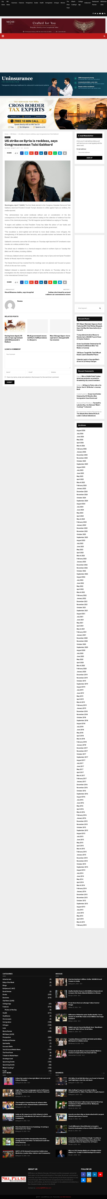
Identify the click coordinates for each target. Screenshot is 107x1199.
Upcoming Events (9, 1062)
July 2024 (80, 507)
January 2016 (81, 818)
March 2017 (81, 775)
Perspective (29, 3)
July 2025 (80, 470)
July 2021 (80, 617)
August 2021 (81, 614)
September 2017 (82, 757)
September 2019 (82, 684)
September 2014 (82, 867)
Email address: (81, 149)
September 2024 (82, 501)
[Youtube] (100, 13)
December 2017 (82, 748)
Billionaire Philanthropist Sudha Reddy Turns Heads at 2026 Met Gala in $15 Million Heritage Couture (86, 1016)
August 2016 (81, 797)
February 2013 (82, 925)
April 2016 (80, 809)
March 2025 (81, 482)
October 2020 (81, 644)
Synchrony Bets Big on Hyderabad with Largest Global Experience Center (86, 1115)
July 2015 (80, 836)
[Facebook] (93, 13)
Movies (63, 3)
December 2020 (82, 638)
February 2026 (82, 449)
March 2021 (81, 629)
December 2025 (82, 455)
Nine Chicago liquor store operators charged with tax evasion (60, 338)
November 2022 (82, 568)
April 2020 (80, 662)
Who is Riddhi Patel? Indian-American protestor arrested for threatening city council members (89, 378)
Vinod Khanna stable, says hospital (19, 292)
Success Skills (8, 1046)
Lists (4, 1028)
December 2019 (82, 675)
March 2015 (81, 849)
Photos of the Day (11, 1010)
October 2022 (81, 571)
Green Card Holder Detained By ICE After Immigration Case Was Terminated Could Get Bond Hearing (32, 1140)
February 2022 (82, 595)
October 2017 (81, 754)
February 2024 (82, 522)
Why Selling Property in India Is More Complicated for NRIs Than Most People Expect (86, 1091)
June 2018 (80, 730)
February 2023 (82, 559)
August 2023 (81, 540)
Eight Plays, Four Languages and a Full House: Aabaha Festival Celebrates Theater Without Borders (32, 1092)
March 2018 (81, 739)
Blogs (5, 985)
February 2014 (82, 888)
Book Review (7, 991)
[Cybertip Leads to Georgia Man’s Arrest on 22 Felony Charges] (8, 1081)
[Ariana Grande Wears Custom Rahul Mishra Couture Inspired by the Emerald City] (61, 1053)
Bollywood (87, 3)
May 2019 (80, 696)
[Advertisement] (53, 55)
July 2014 (80, 873)
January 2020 (81, 672)
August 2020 (81, 650)
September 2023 (82, 537)
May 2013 (80, 916)
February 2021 (82, 632)
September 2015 (82, 830)
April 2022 (80, 589)
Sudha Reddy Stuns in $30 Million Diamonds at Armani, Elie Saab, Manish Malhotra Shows (85, 992)
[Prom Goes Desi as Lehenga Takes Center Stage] (61, 1005)
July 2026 (80, 433)
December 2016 (82, 784)
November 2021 (82, 604)
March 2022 (81, 592)
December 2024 (82, 491)
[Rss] (104, 13)
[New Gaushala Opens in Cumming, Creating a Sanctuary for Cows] (8, 1130)
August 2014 (81, 870)
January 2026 (81, 452)
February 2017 (82, 778)
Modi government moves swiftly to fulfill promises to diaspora (37, 338)
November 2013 (82, 897)
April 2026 (80, 443)
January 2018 (81, 745)
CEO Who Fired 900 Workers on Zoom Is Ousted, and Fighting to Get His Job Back (86, 1079)
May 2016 (80, 806)
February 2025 (82, 485)
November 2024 (82, 494)
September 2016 (82, 794)
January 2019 (81, 708)
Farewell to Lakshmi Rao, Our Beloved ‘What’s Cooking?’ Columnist (89, 405)
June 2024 (80, 510)
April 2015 (80, 846)
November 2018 (82, 714)
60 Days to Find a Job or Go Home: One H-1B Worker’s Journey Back (89, 387)
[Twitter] (95, 13)
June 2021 (80, 620)
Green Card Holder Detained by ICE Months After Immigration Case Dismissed (89, 396)
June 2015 (80, 839)
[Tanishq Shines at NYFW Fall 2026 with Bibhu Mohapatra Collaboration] (61, 1042)
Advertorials (7, 979)
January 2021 (81, 635)
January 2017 (81, 781)
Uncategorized (8, 1058)
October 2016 (81, 791)
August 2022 (81, 577)
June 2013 (80, 913)
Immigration (48, 3)
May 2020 (80, 659)
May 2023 (80, 549)
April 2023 (80, 552)
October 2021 (81, 607)
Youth (4, 1071)
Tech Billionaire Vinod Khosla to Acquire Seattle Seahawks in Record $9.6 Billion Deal (85, 1127)
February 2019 (82, 705)
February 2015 (82, 852)
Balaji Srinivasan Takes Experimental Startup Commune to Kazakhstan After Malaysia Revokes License (85, 1104)
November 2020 (82, 641)
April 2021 (80, 626)
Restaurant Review (95, 3)
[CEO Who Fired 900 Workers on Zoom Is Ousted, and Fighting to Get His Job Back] (61, 1081)
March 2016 (81, 812)
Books (36, 3)
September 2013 (82, 903)
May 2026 (80, 440)
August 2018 (81, 723)
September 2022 (82, 574)
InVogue (56, 3)
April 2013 (80, 919)
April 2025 (80, 479)
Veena (8, 148)
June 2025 (80, 473)
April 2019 (80, 699)
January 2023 (81, 562)
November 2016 (82, 787)
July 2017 (80, 763)
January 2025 (81, 488)
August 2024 (81, 504)
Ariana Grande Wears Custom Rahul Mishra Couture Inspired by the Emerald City (84, 1052)
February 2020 (82, 668)
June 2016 (80, 803)
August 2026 (81, 430)
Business (14, 3)
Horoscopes (7, 1019)
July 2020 (80, 653)
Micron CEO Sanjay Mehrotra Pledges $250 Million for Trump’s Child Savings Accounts (84, 1151)
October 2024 (81, 498)
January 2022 (81, 598)
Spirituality (6, 1043)
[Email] (102, 13)
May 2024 (80, 513)
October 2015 (81, 827)
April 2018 (80, 736)
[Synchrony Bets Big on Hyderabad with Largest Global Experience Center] (61, 1117)
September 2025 (82, 464)
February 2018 (82, 742)
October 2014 (81, 864)
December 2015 (82, 821)
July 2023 (80, 543)
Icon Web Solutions (65, 1197)
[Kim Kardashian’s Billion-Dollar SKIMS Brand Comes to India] (61, 982)
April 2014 (80, 882)
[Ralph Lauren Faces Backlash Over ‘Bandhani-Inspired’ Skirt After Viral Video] (61, 1030)
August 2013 (81, 907)
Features (21, 3)
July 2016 (80, 800)
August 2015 (81, 833)
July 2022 (80, 580)
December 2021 (82, 601)
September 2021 (82, 610)
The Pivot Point (68, 5)
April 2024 (80, 516)
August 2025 (81, 467)
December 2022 (82, 565)
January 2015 (81, 855)
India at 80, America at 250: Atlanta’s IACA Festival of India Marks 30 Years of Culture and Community (33, 1116)
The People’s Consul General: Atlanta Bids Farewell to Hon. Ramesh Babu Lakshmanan (31, 1103)
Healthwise (6, 1016)
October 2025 (81, 461)
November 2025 (82, 458)
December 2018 (82, 711)
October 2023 (81, 534)
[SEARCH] (100, 308)
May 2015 (80, 843)
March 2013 (81, 922)
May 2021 (80, 623)
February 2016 (82, 815)
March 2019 (81, 702)
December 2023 (82, 528)
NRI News (8, 3)
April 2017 (80, 772)
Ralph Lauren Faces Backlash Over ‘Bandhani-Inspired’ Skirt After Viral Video (85, 1028)
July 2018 (80, 727)
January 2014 (81, 891)
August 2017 (81, 760)
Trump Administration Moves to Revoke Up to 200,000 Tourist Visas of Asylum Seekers (89, 337)
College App (80, 3)
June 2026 (80, 436)
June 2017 (80, 766)
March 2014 (81, 885)
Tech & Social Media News (11, 1049)
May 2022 (80, 586)
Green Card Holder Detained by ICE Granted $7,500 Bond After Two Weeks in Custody (89, 346)
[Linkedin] (97, 13)
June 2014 (80, 876)
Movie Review (7, 1031)
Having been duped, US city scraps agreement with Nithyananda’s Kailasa (14, 339)
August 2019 (81, 687)
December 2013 (82, 894)
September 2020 (82, 647)
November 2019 (82, 678)
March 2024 (81, 519)
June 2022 (80, 583)
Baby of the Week (8, 982)
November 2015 (82, 824)
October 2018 (81, 717)
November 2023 (82, 531)
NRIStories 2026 (104, 3)
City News (3, 3)
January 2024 (81, 525)
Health (42, 3)
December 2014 (82, 858)
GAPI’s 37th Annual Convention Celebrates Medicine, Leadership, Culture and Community (32, 1152)
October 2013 (81, 900)
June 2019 (80, 693)
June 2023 (80, 546)
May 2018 (80, 733)
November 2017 (82, 751)
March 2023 (81, 556)
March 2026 (81, 446)
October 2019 (81, 681)
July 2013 (80, 910)
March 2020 (81, 665)
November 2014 (82, 861)
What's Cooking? (8, 1068)
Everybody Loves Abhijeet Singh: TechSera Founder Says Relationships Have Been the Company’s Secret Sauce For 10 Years (84, 1140)
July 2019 (80, 690)
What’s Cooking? (74, 3)
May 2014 (80, 879)
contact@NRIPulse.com (43, 1188)
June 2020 (80, 656)
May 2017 (80, 769)
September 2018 (82, 720)
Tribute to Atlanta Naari (10, 1055)
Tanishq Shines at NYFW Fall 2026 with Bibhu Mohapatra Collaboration (85, 1040)
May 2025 (80, 476)
